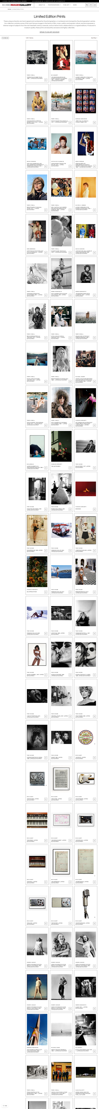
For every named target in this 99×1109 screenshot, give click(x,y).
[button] (94, 38)
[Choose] (46, 80)
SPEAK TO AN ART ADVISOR (49, 32)
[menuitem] (75, 4)
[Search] (86, 4)
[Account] (91, 4)
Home (9, 9)
